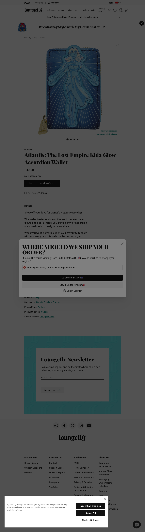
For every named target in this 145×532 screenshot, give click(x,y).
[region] (56, 511)
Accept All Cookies (90, 505)
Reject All (90, 512)
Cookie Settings (90, 520)
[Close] (105, 499)
